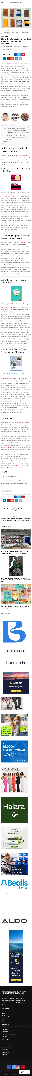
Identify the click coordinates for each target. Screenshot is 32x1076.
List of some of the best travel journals (14, 128)
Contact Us (5, 1036)
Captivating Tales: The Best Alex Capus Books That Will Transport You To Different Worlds (15, 579)
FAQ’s (4, 143)
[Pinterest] (23, 1067)
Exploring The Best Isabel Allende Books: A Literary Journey (15, 607)
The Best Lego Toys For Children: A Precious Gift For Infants (16, 510)
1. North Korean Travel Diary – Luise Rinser (16, 130)
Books (2, 36)
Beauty (4, 1013)
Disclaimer (5, 1031)
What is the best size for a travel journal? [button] (15, 483)
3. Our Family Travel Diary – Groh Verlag (16, 135)
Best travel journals (6, 491)
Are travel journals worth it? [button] (11, 476)
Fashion (4, 1021)
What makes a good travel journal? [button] (13, 480)
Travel (4, 1018)
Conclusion (6, 141)
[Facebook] (9, 1067)
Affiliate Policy (6, 1047)
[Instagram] (18, 1067)
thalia (6, 36)
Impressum (5, 1052)
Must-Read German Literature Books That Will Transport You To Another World (16, 519)
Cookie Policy (6, 1049)
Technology (5, 1016)
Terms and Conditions (8, 1034)
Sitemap (4, 1054)
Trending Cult (16, 465)
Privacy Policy (6, 1045)
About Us (5, 1029)
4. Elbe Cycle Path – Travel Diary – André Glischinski (16, 138)
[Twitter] (14, 1067)
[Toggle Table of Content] (27, 126)
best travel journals (9, 447)
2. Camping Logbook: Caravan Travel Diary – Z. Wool (17, 133)
